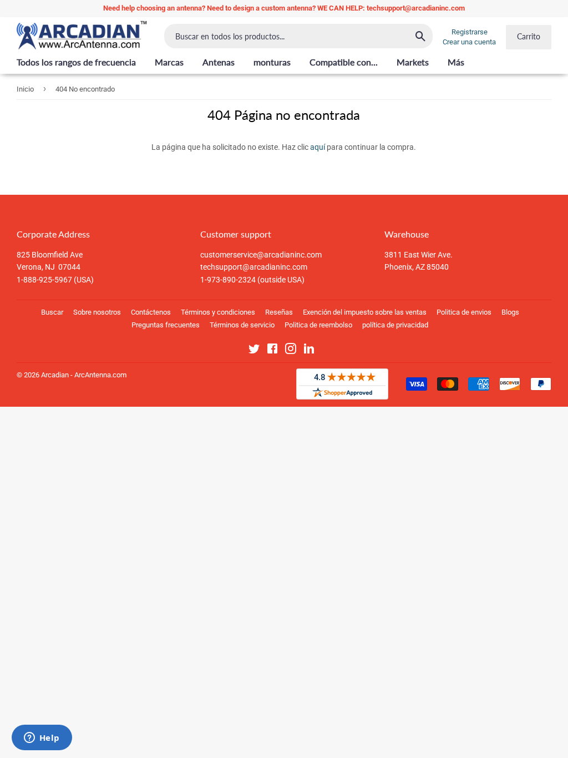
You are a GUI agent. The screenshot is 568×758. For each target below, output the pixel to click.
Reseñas (279, 312)
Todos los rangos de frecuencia (76, 62)
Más (456, 62)
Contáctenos (151, 312)
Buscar (52, 312)
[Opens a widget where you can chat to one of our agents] (41, 738)
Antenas (218, 62)
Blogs (510, 312)
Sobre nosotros (97, 312)
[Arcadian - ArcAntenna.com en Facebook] (272, 350)
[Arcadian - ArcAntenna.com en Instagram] (290, 350)
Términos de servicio (242, 325)
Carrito (528, 36)
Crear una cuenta (469, 42)
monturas (272, 62)
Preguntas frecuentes (165, 325)
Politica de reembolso (318, 325)
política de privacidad (395, 325)
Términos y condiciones (218, 312)
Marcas (169, 62)
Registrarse (470, 32)
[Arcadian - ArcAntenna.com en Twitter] (254, 350)
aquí (317, 147)
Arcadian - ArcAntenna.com (83, 375)
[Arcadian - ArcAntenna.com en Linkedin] (309, 350)
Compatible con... (344, 62)
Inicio (25, 89)
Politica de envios (464, 312)
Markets (413, 62)
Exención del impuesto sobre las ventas (365, 312)
